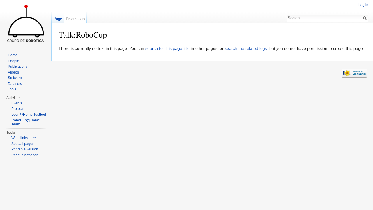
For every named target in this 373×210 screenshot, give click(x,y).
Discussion (75, 19)
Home (12, 55)
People (13, 61)
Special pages (22, 144)
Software (15, 78)
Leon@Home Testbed (28, 115)
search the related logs (246, 48)
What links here (23, 138)
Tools (12, 89)
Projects (17, 109)
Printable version (24, 149)
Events (16, 103)
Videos (13, 72)
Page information (24, 155)
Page (57, 19)
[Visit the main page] (25, 23)
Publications (17, 66)
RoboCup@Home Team (25, 122)
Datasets (15, 84)
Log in (363, 5)
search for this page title (167, 48)
